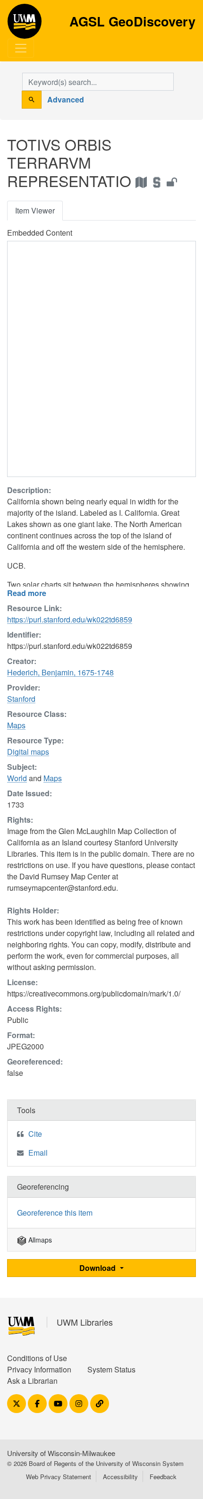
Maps (16, 725)
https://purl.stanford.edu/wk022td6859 (69, 619)
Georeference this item (55, 1212)
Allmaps (39, 1239)
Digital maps (28, 751)
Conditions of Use (37, 1358)
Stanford (21, 698)
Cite (35, 1133)
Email (38, 1152)
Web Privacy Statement (58, 1476)
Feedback (163, 1476)
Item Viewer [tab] (35, 210)
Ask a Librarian (32, 1380)
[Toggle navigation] (21, 48)
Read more (26, 593)
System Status (111, 1369)
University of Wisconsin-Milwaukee (61, 1453)
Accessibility (120, 1476)
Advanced (65, 99)
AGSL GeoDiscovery (24, 24)
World (17, 778)
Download (98, 1267)
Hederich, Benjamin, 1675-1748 (60, 672)
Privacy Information (39, 1369)
